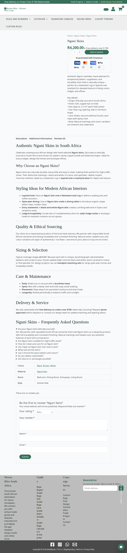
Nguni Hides (84, 19)
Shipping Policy (69, 549)
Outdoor (39, 19)
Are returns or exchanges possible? (34, 358)
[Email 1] (75, 544)
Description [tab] (21, 138)
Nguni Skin (42, 371)
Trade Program (77, 2)
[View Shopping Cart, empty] (120, 9)
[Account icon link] (113, 9)
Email (22, 444)
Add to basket (96, 52)
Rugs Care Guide (39, 507)
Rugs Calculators (40, 528)
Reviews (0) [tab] (59, 138)
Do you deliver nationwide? (30, 355)
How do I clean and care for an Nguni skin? (38, 344)
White (53, 365)
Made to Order (92, 2)
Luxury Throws (104, 19)
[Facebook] (52, 544)
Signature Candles (62, 19)
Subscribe (121, 488)
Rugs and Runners (17, 19)
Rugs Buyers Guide (40, 490)
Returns (79, 549)
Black (39, 365)
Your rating (26, 411)
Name (23, 433)
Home (70, 35)
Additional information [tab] (40, 138)
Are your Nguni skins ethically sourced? (36, 329)
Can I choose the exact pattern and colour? (38, 352)
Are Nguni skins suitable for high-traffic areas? (40, 341)
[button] (29, 19)
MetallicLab (51, 549)
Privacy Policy (89, 549)
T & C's (59, 549)
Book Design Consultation (112, 2)
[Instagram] (60, 544)
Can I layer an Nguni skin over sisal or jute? (38, 347)
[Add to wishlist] (106, 9)
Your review (27, 417)
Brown (46, 365)
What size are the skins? (29, 350)
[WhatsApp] (67, 544)
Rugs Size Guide (39, 499)
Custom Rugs (14, 26)
